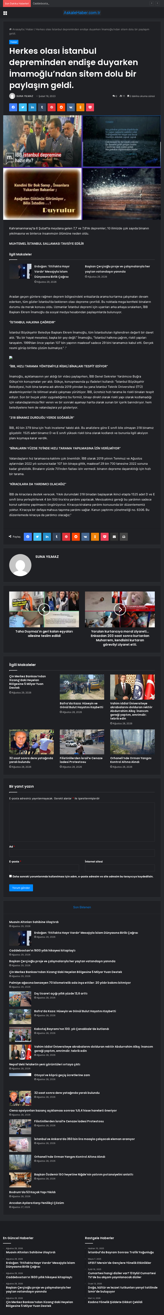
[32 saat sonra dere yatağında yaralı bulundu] (31, 742)
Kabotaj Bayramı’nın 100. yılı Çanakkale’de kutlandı (71, 1029)
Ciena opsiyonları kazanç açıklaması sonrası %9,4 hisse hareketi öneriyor (63, 1111)
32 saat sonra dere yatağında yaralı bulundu (31, 760)
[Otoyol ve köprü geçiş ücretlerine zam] (20, 1080)
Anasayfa (18, 29)
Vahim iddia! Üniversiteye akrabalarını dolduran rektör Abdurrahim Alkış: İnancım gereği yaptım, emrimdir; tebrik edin (131, 711)
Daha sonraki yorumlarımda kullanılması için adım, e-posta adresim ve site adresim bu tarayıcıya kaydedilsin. (83, 876)
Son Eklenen (82, 907)
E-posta (15, 861)
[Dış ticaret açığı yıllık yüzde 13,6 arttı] (20, 998)
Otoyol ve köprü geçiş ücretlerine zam (62, 1075)
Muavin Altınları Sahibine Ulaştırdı (34, 922)
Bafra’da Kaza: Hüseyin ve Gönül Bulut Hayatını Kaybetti (81, 705)
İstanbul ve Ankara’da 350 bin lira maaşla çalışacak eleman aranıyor (84, 1139)
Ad (12, 846)
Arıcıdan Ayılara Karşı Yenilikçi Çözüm (36, 1203)
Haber (30, 29)
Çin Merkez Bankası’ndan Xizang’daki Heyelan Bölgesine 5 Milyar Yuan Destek (27, 682)
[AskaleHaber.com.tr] (82, 12)
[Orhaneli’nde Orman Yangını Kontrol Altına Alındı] (132, 742)
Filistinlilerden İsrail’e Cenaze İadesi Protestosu (81, 760)
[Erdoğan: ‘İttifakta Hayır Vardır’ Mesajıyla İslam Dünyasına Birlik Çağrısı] (20, 271)
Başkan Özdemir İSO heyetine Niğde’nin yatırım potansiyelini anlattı (83, 1174)
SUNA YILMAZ (24, 96)
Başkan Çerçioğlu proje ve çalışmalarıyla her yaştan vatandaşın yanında (62, 961)
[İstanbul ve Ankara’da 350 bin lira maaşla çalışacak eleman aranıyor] (20, 1144)
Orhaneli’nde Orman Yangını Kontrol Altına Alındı (130, 760)
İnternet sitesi (94, 861)
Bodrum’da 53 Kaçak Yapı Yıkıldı (32, 1192)
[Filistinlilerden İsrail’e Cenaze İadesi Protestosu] (82, 742)
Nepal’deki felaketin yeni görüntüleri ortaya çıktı (44, 1064)
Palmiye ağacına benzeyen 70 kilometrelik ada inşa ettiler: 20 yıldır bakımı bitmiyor (70, 983)
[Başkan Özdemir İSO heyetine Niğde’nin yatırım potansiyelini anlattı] (20, 1179)
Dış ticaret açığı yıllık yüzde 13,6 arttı (60, 993)
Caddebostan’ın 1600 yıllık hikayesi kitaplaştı (60, 3)
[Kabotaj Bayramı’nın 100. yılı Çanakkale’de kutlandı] (20, 1034)
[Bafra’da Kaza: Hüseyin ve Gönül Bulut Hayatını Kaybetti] (82, 687)
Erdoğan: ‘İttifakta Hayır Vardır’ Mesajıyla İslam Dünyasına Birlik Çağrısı (52, 271)
